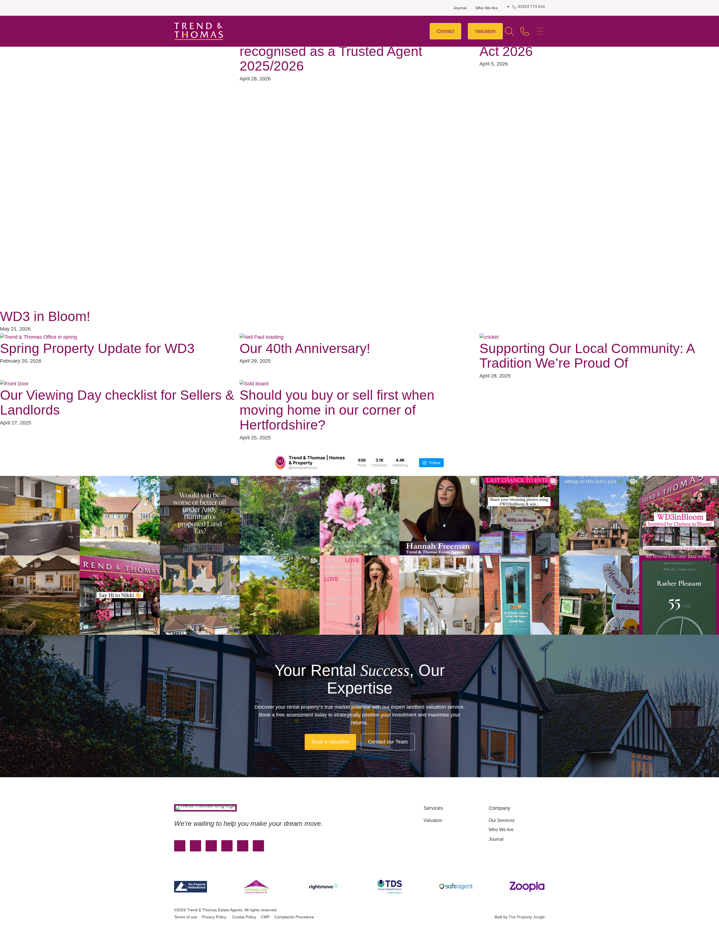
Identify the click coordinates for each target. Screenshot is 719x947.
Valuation (433, 820)
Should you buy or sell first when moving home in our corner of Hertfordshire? (337, 410)
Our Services (502, 820)
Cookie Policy (244, 917)
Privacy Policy (214, 917)
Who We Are (486, 8)
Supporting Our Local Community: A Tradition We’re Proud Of (586, 356)
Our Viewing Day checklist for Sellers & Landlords (117, 402)
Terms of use (185, 917)
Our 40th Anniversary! (305, 348)
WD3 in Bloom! (45, 316)
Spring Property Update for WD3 (97, 348)
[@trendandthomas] (280, 462)
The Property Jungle (527, 917)
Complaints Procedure (294, 917)
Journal (460, 8)
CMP (265, 917)
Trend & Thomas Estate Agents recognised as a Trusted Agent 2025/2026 (333, 51)
